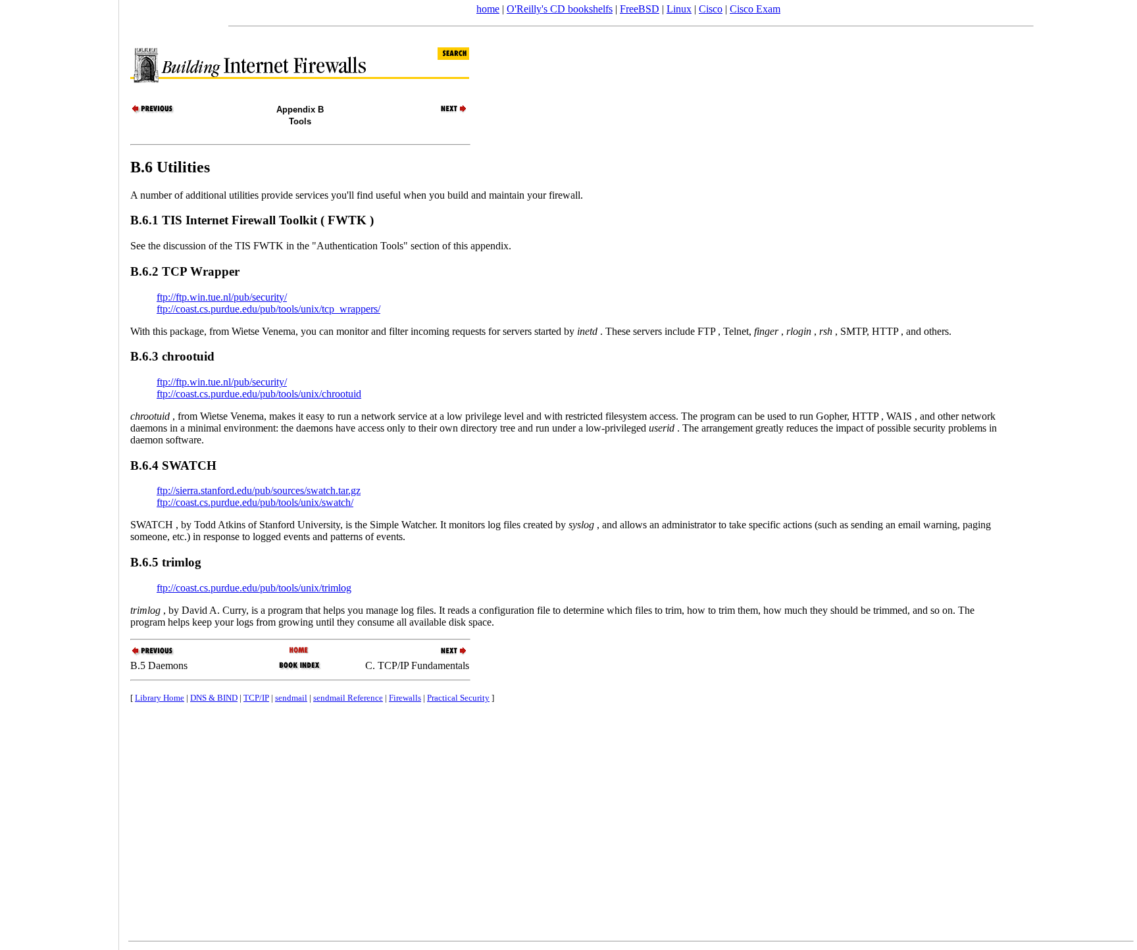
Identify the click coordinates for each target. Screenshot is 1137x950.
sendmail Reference (348, 698)
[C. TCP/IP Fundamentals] (446, 111)
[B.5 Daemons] (153, 111)
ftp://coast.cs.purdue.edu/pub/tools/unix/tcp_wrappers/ (268, 308)
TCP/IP (256, 698)
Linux (679, 8)
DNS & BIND (214, 698)
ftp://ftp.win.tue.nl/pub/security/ (222, 297)
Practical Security (458, 698)
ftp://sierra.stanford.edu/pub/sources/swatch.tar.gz (259, 490)
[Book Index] (299, 668)
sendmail (291, 698)
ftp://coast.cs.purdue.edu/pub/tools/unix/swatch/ (255, 502)
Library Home (159, 698)
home (487, 8)
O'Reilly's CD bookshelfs (560, 8)
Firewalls (405, 698)
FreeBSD (639, 8)
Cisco (710, 8)
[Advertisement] (59, 470)
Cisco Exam (755, 8)
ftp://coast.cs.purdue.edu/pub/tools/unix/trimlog (254, 587)
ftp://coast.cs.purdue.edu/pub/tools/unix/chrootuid (259, 393)
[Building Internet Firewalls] (300, 651)
